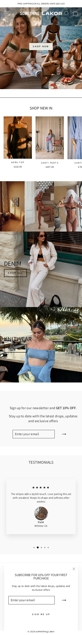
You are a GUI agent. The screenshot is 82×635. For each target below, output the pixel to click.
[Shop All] (41, 269)
